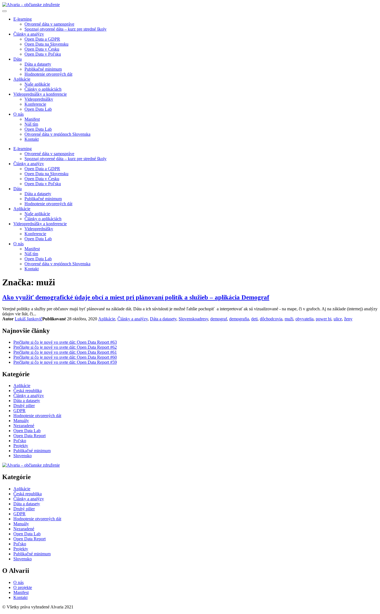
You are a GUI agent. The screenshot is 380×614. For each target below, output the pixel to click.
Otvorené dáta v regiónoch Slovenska (57, 134)
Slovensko (188, 318)
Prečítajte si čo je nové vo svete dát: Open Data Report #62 (65, 347)
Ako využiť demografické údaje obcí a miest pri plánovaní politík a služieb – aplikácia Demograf (135, 297)
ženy (348, 318)
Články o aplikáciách (42, 89)
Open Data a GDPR (42, 39)
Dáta (17, 59)
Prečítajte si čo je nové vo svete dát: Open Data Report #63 (65, 342)
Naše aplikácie (37, 84)
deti (254, 318)
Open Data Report (29, 435)
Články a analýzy (28, 34)
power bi (323, 318)
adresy (202, 318)
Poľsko (19, 440)
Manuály (21, 420)
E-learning (22, 19)
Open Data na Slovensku (46, 44)
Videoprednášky (38, 99)
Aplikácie (21, 79)
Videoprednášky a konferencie (40, 94)
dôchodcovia (271, 318)
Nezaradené (23, 425)
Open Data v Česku (41, 49)
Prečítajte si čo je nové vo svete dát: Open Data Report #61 (65, 352)
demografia (239, 318)
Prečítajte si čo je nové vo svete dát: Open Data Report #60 (65, 357)
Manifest (32, 119)
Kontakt (31, 139)
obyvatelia (304, 318)
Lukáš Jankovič (28, 318)
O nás (18, 114)
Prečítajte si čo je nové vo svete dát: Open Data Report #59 (65, 362)
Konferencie (35, 104)
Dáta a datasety (37, 64)
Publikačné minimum (43, 69)
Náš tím (31, 124)
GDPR (19, 410)
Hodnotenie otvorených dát (48, 74)
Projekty (20, 445)
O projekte (22, 587)
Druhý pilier (24, 405)
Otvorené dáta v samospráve (49, 24)
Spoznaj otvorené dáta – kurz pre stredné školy (65, 29)
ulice (338, 318)
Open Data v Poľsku (42, 54)
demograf (218, 318)
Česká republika (27, 390)
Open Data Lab (38, 109)
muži (289, 318)
